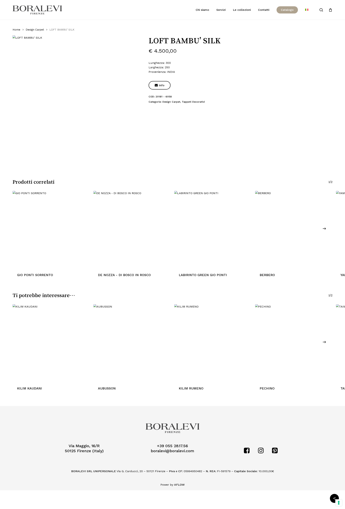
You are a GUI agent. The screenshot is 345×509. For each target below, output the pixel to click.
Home (16, 29)
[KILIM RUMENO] (213, 343)
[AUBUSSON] (132, 343)
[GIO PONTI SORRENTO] (51, 229)
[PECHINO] (293, 343)
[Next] (324, 228)
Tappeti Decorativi (193, 101)
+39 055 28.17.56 (172, 446)
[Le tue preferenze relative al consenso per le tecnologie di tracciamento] (338, 502)
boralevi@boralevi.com (172, 451)
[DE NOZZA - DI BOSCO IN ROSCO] (132, 229)
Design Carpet (35, 29)
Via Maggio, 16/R (84, 446)
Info (159, 85)
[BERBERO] (293, 229)
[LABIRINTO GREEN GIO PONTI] (213, 229)
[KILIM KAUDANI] (51, 343)
